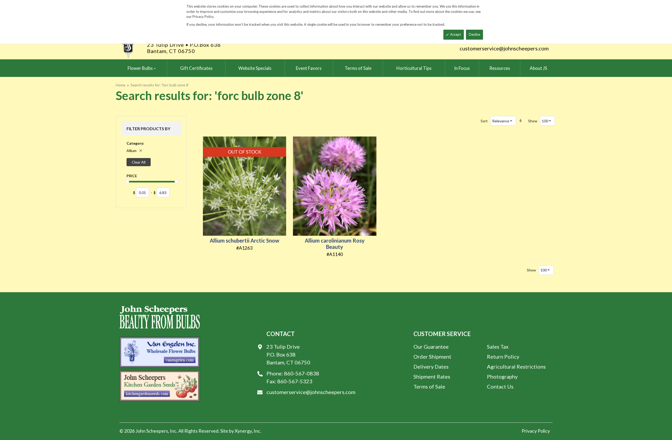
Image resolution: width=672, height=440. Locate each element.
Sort (484, 121)
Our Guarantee (431, 346)
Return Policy (503, 356)
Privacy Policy (536, 431)
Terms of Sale (429, 386)
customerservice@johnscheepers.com (504, 48)
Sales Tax (497, 346)
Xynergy (243, 431)
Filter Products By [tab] (148, 128)
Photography (502, 376)
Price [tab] (132, 176)
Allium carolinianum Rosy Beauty (335, 243)
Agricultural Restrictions (516, 366)
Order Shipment (432, 356)
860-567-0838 (301, 373)
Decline (474, 34)
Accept (455, 34)
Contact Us (500, 386)
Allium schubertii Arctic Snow (244, 240)
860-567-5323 (294, 381)
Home (120, 85)
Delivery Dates (431, 366)
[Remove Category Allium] (140, 151)
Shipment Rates (431, 376)
